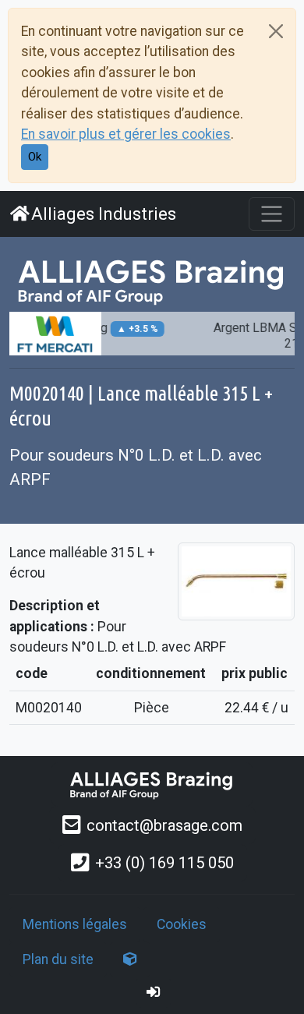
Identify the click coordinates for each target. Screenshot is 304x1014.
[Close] (275, 31)
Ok (34, 157)
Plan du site (58, 959)
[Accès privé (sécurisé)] (153, 992)
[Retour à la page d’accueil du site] (152, 281)
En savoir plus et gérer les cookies (126, 134)
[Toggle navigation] (272, 214)
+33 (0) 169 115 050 (164, 862)
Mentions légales (75, 924)
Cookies (182, 924)
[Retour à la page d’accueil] (152, 784)
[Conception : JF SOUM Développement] (130, 959)
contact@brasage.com (164, 825)
